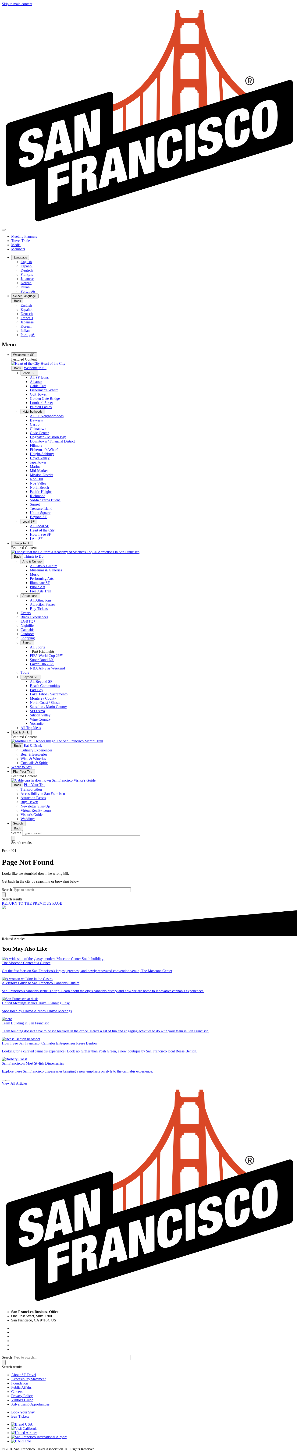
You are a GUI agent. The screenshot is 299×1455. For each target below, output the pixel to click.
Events (26, 613)
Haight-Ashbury (42, 454)
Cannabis (27, 630)
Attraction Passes (42, 604)
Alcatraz (36, 382)
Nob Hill (36, 479)
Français (27, 274)
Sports (27, 642)
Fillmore (36, 445)
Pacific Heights (41, 492)
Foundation (19, 1383)
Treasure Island (41, 508)
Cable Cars (38, 386)
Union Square (40, 513)
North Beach (39, 487)
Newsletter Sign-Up (35, 806)
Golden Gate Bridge (45, 398)
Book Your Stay (23, 1412)
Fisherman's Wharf (44, 390)
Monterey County (43, 698)
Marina (35, 466)
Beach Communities (45, 686)
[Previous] (4, 1080)
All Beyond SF (41, 681)
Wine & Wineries (33, 759)
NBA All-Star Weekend (47, 668)
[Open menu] (4, 229)
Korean (26, 283)
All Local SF (39, 526)
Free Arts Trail (40, 591)
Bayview (36, 420)
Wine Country (40, 719)
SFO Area (37, 711)
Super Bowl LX (42, 660)
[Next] (8, 1080)
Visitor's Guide (32, 815)
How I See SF (40, 534)
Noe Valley (38, 483)
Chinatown (38, 429)
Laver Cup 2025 (42, 664)
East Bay (36, 690)
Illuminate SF (40, 583)
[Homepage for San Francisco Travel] (149, 224)
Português (28, 291)
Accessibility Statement (28, 1379)
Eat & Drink (21, 732)
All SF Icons (39, 377)
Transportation (31, 789)
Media (16, 245)
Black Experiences (34, 617)
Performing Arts (41, 579)
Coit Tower (38, 394)
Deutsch (27, 270)
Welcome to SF (24, 355)
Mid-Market (39, 471)
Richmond (37, 496)
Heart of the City (42, 530)
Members (18, 249)
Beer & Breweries (34, 754)
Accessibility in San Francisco (43, 794)
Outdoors (27, 634)
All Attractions (40, 600)
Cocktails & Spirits (34, 763)
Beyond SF (38, 517)
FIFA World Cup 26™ (46, 656)
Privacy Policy (22, 1396)
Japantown (38, 462)
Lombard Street (41, 403)
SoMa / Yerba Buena (45, 500)
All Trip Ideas (31, 728)
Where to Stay (21, 767)
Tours (25, 672)
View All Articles (14, 1083)
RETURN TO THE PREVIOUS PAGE (32, 903)
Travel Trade (20, 241)
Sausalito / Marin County (48, 707)
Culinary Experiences (36, 750)
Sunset (35, 504)
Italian (25, 287)
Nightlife (27, 625)
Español (26, 266)
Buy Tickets (39, 609)
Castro (34, 424)
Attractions (30, 596)
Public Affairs (21, 1387)
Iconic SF (29, 373)
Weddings (28, 819)
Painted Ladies (41, 407)
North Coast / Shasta (45, 702)
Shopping (28, 638)
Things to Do (22, 543)
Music (34, 574)
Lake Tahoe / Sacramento (49, 694)
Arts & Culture (32, 561)
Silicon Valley (40, 715)
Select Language (25, 296)
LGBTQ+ (28, 621)
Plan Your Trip (23, 771)
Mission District (41, 475)
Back (17, 301)
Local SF (29, 521)
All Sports (37, 647)
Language (20, 257)
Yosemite (36, 724)
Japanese (27, 279)
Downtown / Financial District (52, 441)
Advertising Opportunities (30, 1404)
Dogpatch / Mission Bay (48, 437)
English (26, 262)
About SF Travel (23, 1375)
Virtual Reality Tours (36, 810)
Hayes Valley (40, 458)
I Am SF (36, 539)
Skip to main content (17, 4)
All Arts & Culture (43, 566)
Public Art (37, 587)
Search (18, 823)
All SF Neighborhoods (47, 416)
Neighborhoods (32, 411)
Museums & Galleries (46, 570)
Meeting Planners (24, 236)
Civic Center (39, 433)
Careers (16, 1392)
